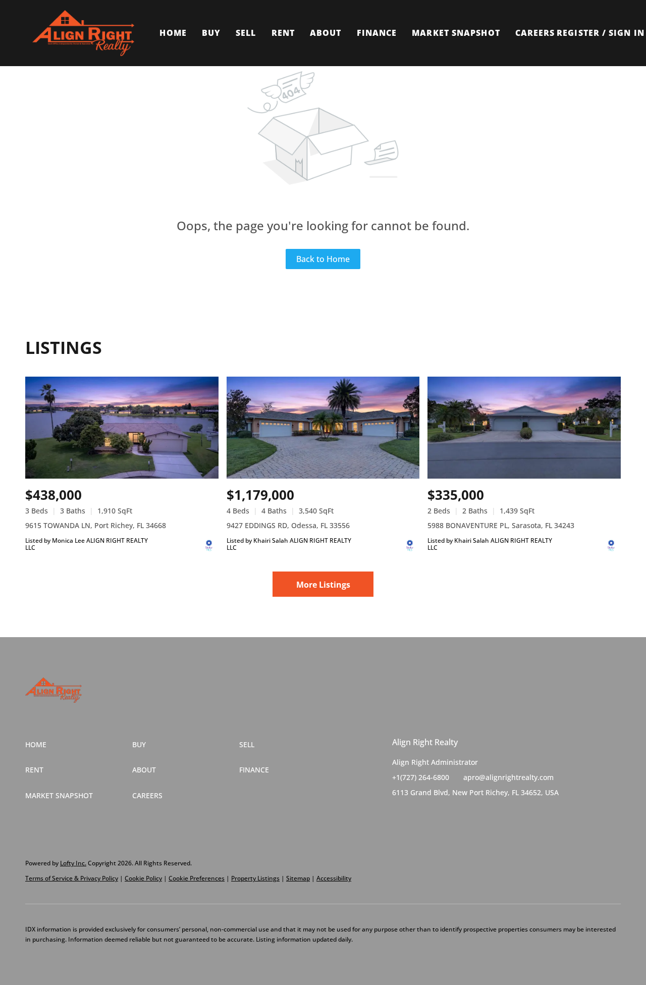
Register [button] (578, 32)
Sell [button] (246, 32)
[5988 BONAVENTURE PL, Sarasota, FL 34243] (524, 428)
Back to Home (323, 259)
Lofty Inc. (73, 863)
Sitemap (298, 878)
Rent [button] (283, 32)
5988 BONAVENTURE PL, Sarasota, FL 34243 (500, 525)
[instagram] (440, 815)
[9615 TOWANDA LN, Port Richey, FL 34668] (122, 428)
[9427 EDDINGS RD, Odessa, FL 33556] (323, 428)
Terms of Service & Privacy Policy (71, 878)
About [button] (326, 32)
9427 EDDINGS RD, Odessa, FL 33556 (288, 525)
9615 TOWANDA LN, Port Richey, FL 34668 (95, 525)
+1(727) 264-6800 (420, 777)
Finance (377, 32)
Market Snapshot (456, 32)
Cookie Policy (143, 878)
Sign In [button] (626, 32)
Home (172, 32)
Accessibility (333, 878)
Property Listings (255, 878)
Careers (535, 32)
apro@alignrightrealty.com (508, 777)
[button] (83, 33)
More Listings (323, 584)
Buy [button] (211, 32)
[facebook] (399, 815)
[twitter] (419, 815)
